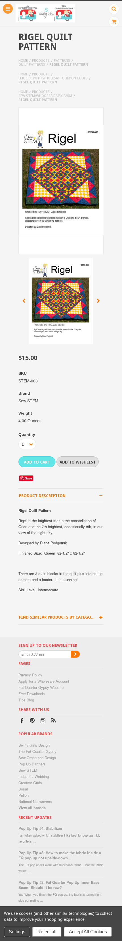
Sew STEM (27, 770)
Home (23, 61)
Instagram (43, 721)
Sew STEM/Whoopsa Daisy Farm (45, 96)
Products (41, 61)
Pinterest (32, 721)
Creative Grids (30, 782)
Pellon (23, 795)
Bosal (23, 789)
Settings (17, 931)
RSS (53, 721)
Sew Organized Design (37, 757)
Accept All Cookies (88, 931)
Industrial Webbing (33, 776)
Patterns (62, 61)
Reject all (46, 931)
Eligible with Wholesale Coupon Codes (53, 78)
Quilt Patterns (31, 65)
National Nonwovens (35, 801)
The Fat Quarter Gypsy (37, 751)
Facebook (22, 721)
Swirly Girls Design (34, 745)
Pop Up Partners (32, 764)
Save (28, 478)
